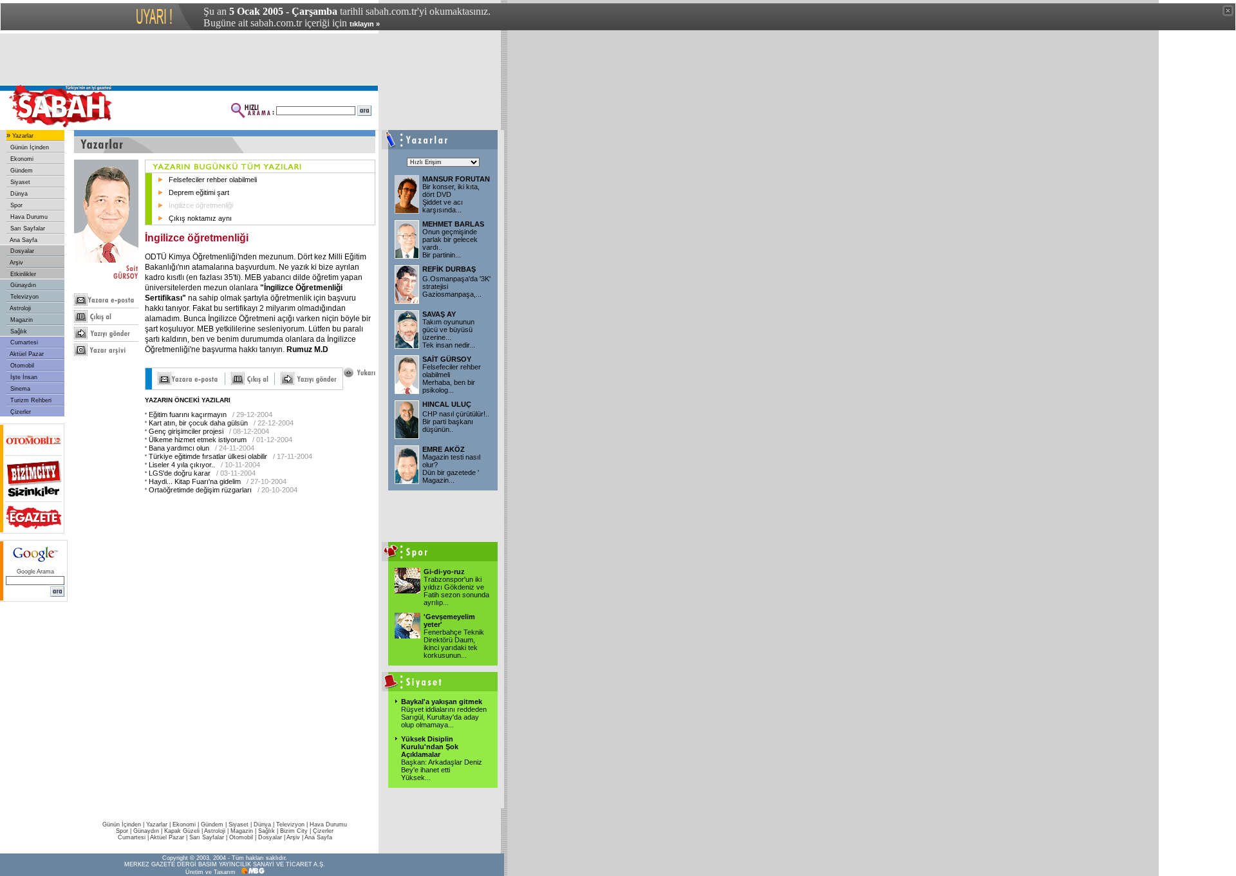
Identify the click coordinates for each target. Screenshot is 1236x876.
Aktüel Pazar (26, 354)
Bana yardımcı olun (179, 448)
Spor (15, 205)
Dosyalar (21, 251)
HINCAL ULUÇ (446, 404)
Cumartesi (23, 342)
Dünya (18, 194)
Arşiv (15, 262)
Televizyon (23, 297)
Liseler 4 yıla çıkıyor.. (182, 465)
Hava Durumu (28, 217)
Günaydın (22, 285)
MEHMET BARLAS (453, 224)
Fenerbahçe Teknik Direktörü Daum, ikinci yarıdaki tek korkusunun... (454, 643)
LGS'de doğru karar (180, 473)
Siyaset (19, 182)
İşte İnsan (22, 377)
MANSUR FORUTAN (456, 179)
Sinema (19, 389)
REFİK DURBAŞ (449, 269)
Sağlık (17, 331)
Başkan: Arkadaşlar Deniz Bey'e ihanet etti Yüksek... (441, 769)
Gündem (20, 170)
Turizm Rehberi (30, 400)
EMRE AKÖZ (443, 449)
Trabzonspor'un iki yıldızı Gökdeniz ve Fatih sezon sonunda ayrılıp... (456, 590)
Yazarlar (21, 136)
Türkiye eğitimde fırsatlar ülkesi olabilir (208, 456)
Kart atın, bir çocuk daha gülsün (198, 423)
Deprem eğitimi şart (199, 192)
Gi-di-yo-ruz (444, 571)
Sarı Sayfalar (26, 228)
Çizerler (19, 412)
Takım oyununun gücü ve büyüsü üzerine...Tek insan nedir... (448, 333)
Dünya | (265, 824)
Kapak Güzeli (182, 831)
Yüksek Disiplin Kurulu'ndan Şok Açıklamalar (429, 746)
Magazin (20, 320)
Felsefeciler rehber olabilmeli (213, 179)
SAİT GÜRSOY (446, 359)
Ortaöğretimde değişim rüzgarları (200, 490)
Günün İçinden (28, 147)
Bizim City (294, 831)
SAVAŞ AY (439, 314)
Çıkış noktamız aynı (200, 218)
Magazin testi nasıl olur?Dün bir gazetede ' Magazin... (451, 468)
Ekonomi (20, 159)
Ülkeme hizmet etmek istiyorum (198, 439)
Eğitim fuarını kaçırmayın (188, 414)
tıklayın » (365, 24)
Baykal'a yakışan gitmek (441, 701)
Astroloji (19, 308)
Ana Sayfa (22, 240)
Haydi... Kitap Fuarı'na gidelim (195, 481)
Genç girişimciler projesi (186, 431)
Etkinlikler (22, 274)
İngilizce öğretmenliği (201, 205)
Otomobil (21, 365)
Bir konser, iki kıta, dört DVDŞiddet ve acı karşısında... (451, 198)
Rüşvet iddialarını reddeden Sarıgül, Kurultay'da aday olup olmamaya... (444, 717)
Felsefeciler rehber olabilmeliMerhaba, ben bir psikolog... (451, 378)
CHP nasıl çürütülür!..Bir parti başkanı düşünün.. (455, 421)
